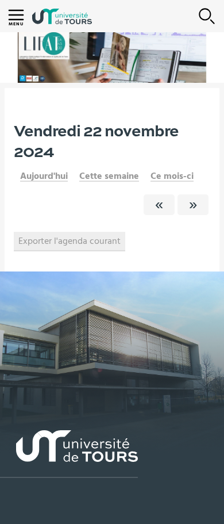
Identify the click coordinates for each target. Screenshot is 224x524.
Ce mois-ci (172, 176)
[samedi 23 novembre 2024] (192, 204)
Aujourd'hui (44, 176)
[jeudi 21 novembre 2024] (159, 204)
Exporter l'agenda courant (69, 241)
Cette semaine (109, 176)
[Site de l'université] (69, 454)
